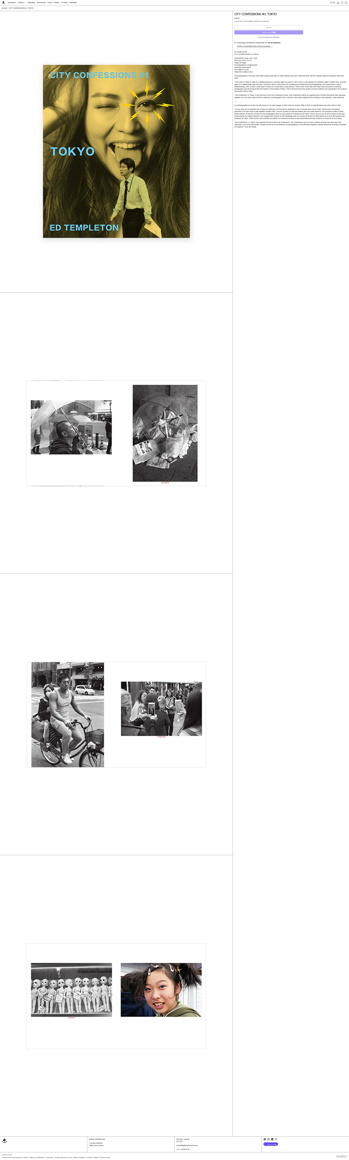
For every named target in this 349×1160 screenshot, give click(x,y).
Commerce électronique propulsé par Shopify (15, 1157)
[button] (342, 2)
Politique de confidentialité (36, 1157)
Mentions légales (105, 1157)
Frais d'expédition (248, 21)
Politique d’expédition (79, 1157)
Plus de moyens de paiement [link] (268, 37)
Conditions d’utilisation (92, 1157)
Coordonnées (49, 1157)
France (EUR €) (341, 1156)
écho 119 (9, 1155)
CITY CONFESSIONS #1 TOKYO (21, 8)
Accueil (4, 8)
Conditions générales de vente (63, 1157)
